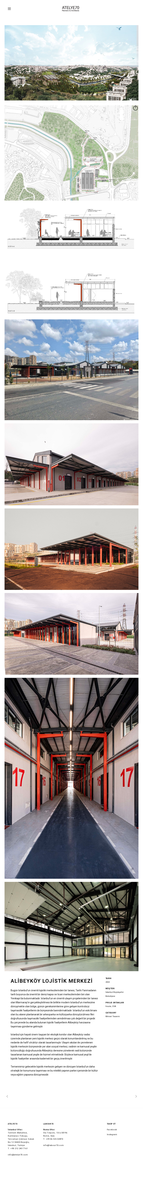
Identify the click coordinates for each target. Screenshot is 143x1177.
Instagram (112, 1134)
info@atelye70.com (18, 1155)
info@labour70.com (53, 1145)
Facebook (112, 1130)
